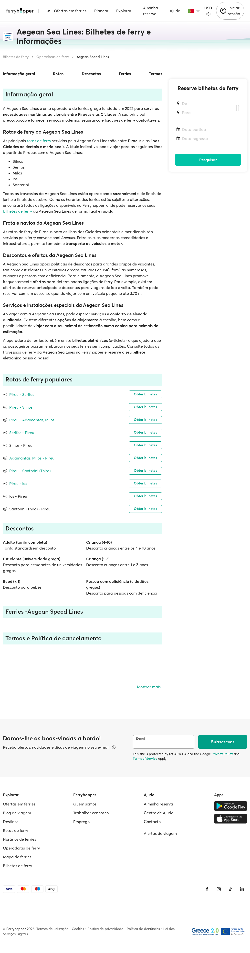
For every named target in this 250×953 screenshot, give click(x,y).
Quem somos (84, 804)
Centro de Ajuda (159, 812)
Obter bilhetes (145, 394)
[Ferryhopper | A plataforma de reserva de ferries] (20, 11)
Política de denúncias (143, 929)
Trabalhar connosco (91, 812)
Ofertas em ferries (70, 10)
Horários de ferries (19, 839)
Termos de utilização (52, 929)
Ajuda (175, 10)
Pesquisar (208, 159)
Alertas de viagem (160, 833)
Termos (155, 73)
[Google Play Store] (230, 806)
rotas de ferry (39, 140)
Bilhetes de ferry (16, 57)
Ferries (125, 73)
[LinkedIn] (242, 889)
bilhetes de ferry (17, 211)
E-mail (141, 738)
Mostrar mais (149, 686)
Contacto (152, 821)
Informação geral (19, 73)
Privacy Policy (222, 754)
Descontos (91, 73)
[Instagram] (219, 889)
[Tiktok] (230, 889)
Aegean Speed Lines (93, 57)
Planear (101, 10)
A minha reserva (150, 10)
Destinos (10, 821)
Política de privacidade (105, 929)
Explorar (123, 10)
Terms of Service (145, 758)
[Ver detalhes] (113, 747)
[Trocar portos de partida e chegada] (237, 108)
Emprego (81, 821)
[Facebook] (207, 889)
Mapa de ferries (17, 856)
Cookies (78, 929)
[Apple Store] (230, 819)
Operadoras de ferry (52, 57)
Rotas (58, 73)
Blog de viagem (17, 812)
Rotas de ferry (15, 830)
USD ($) (208, 10)
